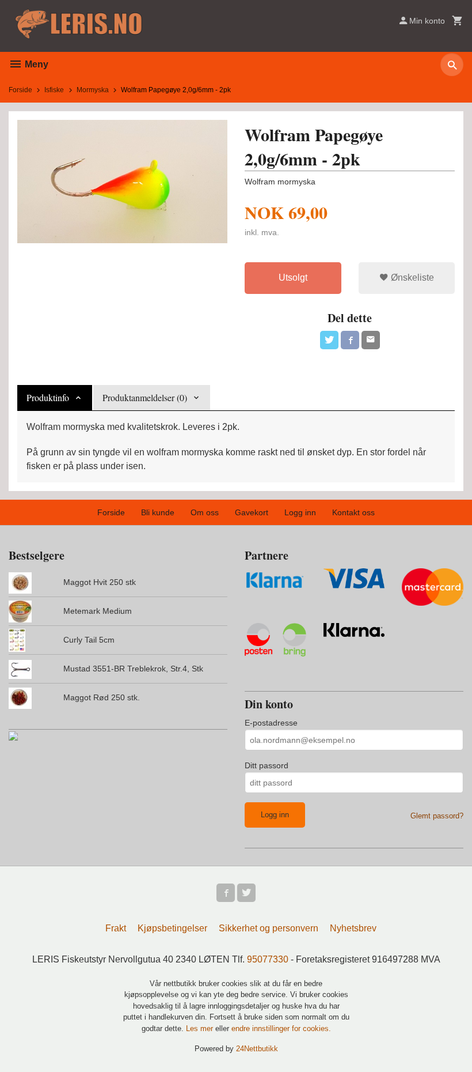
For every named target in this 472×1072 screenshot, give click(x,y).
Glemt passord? (436, 815)
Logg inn (300, 512)
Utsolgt (293, 277)
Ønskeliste (411, 277)
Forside (20, 90)
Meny (35, 64)
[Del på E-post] (370, 340)
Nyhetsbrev (353, 928)
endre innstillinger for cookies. (281, 1028)
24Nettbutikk (257, 1048)
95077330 (267, 959)
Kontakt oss (353, 512)
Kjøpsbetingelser (172, 928)
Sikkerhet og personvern (268, 928)
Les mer (200, 1028)
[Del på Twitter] (329, 340)
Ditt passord (266, 765)
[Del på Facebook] (350, 340)
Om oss (205, 512)
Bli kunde (157, 512)
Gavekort (251, 512)
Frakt (115, 928)
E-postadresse (271, 722)
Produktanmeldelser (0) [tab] (144, 397)
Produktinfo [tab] (47, 397)
